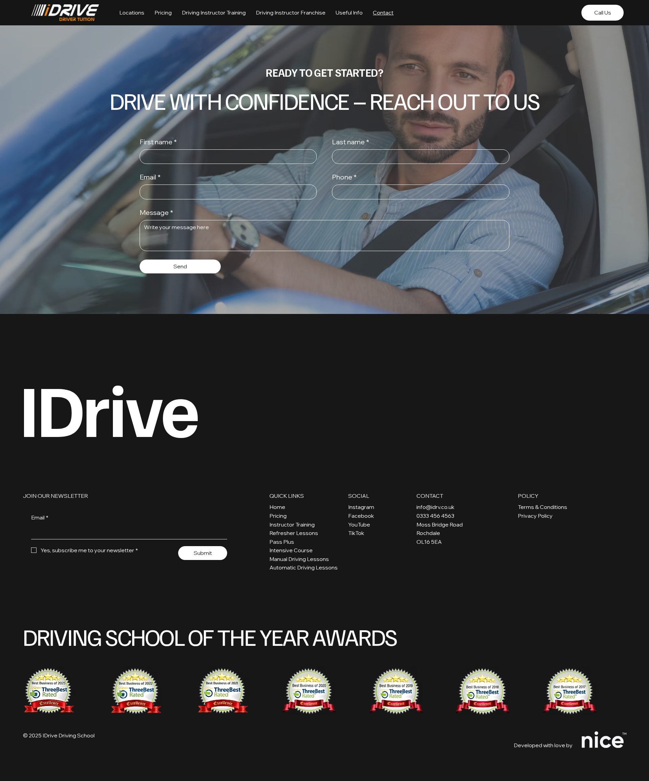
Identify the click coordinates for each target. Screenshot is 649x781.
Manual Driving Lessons (299, 559)
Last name (350, 142)
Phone (344, 177)
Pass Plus (281, 541)
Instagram (361, 507)
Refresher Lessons (293, 533)
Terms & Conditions (542, 507)
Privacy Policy (535, 515)
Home (277, 507)
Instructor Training (292, 524)
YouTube (359, 524)
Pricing (278, 515)
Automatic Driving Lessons (303, 567)
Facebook (361, 515)
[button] (349, 12)
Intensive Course (291, 550)
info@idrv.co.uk (435, 507)
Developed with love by (543, 745)
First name (158, 142)
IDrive (108, 408)
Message (156, 212)
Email (150, 177)
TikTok (356, 533)
